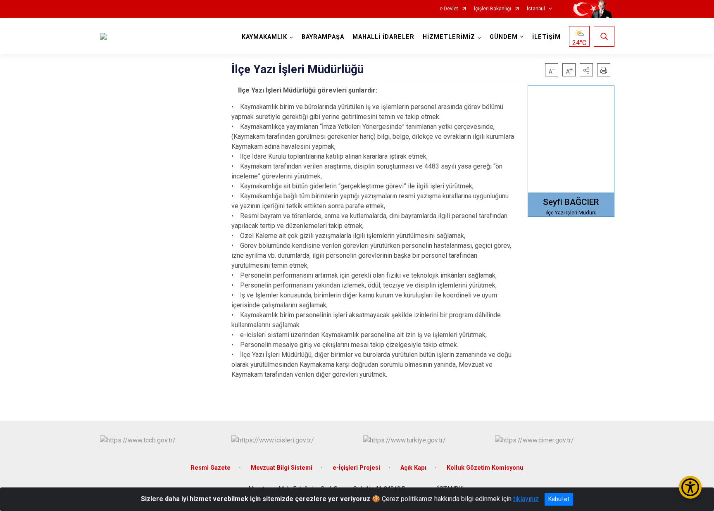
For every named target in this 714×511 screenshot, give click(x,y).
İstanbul (536, 9)
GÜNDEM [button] (504, 36)
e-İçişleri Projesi (356, 467)
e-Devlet (449, 9)
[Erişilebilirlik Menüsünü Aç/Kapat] (690, 487)
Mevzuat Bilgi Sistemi (281, 467)
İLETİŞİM (546, 36)
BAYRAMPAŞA (323, 36)
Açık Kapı (413, 467)
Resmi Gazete (210, 467)
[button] (586, 69)
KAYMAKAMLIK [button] (264, 36)
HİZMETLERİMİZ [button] (449, 36)
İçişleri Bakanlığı (492, 9)
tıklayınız (526, 499)
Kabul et (558, 499)
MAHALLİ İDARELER (383, 36)
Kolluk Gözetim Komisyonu (485, 467)
